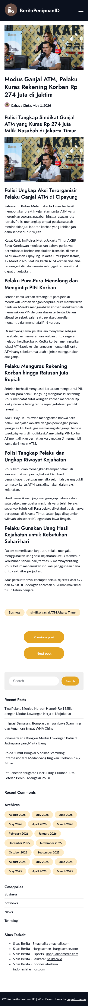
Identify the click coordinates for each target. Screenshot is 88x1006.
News (8, 912)
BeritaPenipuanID (40, 10)
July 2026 (42, 814)
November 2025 (51, 843)
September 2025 (49, 852)
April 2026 (39, 824)
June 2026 (66, 814)
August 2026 (17, 814)
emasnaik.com (59, 943)
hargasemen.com (65, 948)
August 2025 (17, 862)
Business (14, 612)
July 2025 (42, 862)
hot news (11, 903)
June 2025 (66, 862)
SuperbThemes (76, 999)
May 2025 (15, 871)
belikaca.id (54, 959)
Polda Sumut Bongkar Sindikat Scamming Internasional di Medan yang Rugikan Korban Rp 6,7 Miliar (42, 758)
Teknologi (11, 920)
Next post (44, 653)
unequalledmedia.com (62, 954)
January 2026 (48, 833)
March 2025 (65, 871)
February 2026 (18, 833)
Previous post (44, 637)
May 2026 (15, 824)
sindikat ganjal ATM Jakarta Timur (53, 612)
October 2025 (18, 852)
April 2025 (39, 871)
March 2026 (65, 824)
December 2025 (19, 843)
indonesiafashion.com (29, 969)
